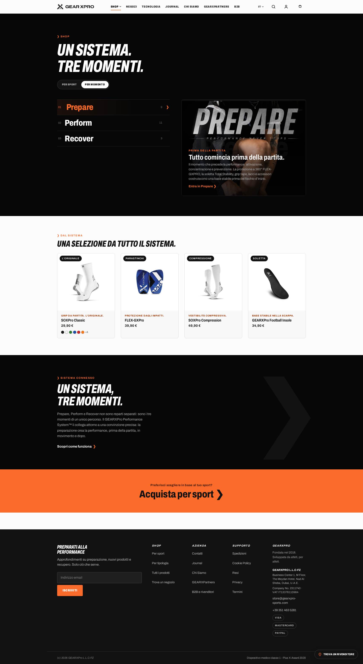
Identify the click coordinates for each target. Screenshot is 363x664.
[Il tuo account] (286, 6)
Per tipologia (160, 563)
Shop (116, 6)
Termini (237, 592)
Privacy (237, 582)
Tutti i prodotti (161, 572)
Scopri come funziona (76, 446)
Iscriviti (70, 590)
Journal (172, 6)
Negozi (131, 6)
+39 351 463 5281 (284, 610)
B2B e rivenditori (203, 592)
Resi (235, 572)
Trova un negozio (163, 582)
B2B (237, 6)
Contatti (197, 553)
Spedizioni (239, 553)
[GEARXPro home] (75, 6)
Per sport (69, 84)
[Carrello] (300, 7)
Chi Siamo (191, 6)
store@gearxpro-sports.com (284, 600)
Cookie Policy (241, 563)
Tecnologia (151, 6)
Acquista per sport (181, 494)
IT (261, 6)
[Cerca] (273, 6)
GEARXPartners (216, 6)
